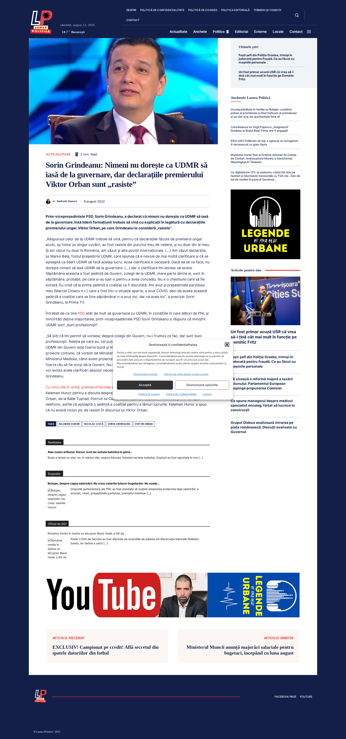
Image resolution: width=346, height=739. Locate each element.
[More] (205, 201)
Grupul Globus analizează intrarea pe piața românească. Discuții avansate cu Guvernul (264, 427)
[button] (227, 345)
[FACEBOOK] (311, 12)
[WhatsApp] (150, 201)
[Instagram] (263, 732)
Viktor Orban (144, 423)
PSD (81, 313)
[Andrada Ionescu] (49, 201)
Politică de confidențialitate (181, 394)
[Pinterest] (141, 201)
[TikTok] (273, 732)
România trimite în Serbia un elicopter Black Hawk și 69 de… (87, 533)
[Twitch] (282, 732)
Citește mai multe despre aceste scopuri (186, 374)
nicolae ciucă (94, 423)
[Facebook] (123, 201)
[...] (201, 457)
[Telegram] (187, 201)
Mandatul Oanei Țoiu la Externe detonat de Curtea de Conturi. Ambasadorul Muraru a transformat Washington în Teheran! (263, 158)
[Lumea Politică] (41, 21)
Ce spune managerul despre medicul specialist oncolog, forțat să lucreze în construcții (263, 405)
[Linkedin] (159, 201)
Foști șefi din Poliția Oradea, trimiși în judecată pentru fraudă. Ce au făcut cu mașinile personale (266, 58)
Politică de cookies (149, 394)
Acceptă (145, 385)
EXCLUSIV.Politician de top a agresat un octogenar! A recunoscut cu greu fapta (264, 142)
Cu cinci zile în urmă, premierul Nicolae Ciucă (83, 387)
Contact (207, 394)
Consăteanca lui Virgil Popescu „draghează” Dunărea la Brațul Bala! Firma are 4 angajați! (260, 128)
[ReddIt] (169, 201)
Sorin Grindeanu (119, 423)
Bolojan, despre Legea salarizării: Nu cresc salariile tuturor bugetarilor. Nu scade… (103, 483)
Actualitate (58, 154)
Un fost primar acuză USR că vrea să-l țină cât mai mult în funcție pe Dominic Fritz (266, 75)
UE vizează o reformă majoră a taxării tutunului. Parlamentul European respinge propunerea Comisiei (262, 383)
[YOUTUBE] (311, 17)
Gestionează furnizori (146, 374)
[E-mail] (178, 201)
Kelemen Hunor (69, 423)
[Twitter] (132, 201)
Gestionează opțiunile (202, 385)
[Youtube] (311, 732)
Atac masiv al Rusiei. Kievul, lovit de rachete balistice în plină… (90, 452)
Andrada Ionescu (66, 201)
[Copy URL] (196, 201)
